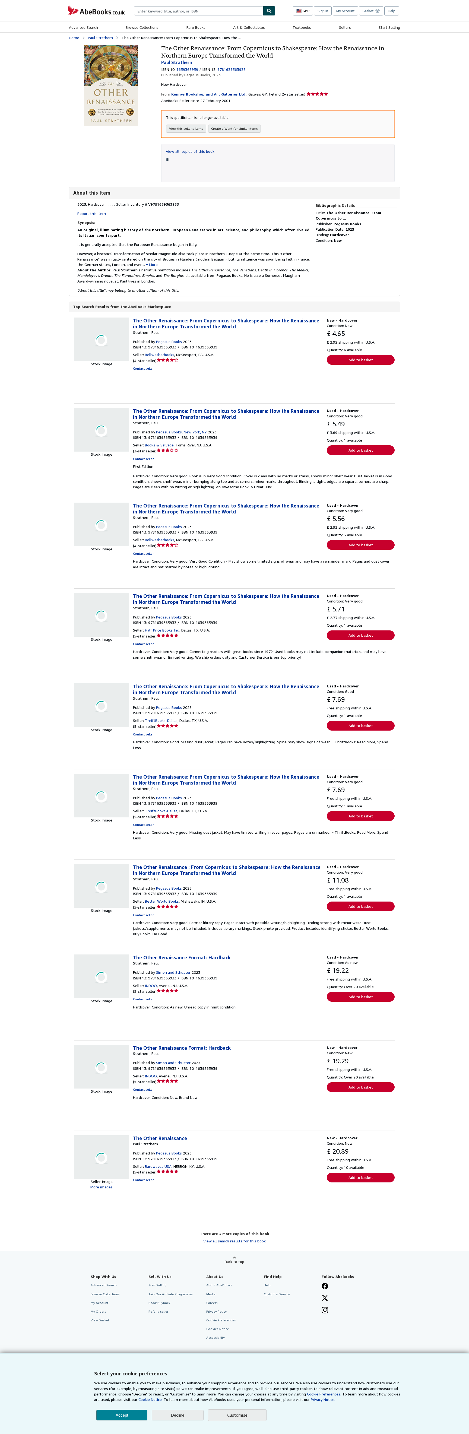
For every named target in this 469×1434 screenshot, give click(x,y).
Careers (212, 1303)
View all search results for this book (234, 1241)
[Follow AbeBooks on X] (325, 1298)
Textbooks (302, 27)
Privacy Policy (216, 1311)
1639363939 (187, 69)
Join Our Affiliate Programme (170, 1294)
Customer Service (277, 1294)
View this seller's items (186, 128)
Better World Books (162, 901)
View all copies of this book (190, 151)
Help (391, 11)
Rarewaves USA (158, 1166)
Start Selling (389, 27)
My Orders (98, 1311)
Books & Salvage (159, 445)
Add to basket (360, 359)
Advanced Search (83, 27)
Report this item (91, 213)
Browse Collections (142, 27)
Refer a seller (158, 1311)
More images (101, 1187)
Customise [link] (237, 1415)
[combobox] (198, 10)
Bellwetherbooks (159, 354)
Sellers (345, 27)
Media (211, 1294)
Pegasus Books (169, 341)
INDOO (151, 985)
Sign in (323, 11)
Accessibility (215, 1337)
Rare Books (195, 27)
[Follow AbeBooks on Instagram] (325, 1310)
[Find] (269, 10)
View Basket (100, 1320)
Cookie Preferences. (324, 1394)
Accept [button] (122, 1415)
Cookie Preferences (221, 1320)
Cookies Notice (217, 1329)
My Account (345, 11)
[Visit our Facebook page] (325, 1286)
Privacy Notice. (323, 1399)
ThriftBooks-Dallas (161, 720)
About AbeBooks (219, 1285)
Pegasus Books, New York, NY (181, 432)
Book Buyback (159, 1303)
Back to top (234, 1261)
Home (74, 37)
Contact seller (143, 368)
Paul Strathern (100, 37)
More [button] (153, 264)
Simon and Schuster (173, 972)
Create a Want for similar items (234, 128)
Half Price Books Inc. (162, 630)
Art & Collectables (249, 27)
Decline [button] (177, 1415)
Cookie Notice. (150, 1399)
